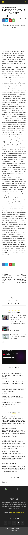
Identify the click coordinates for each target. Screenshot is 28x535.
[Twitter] (6, 20)
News (7, 5)
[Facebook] (3, 20)
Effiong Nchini (5, 417)
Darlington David (7, 18)
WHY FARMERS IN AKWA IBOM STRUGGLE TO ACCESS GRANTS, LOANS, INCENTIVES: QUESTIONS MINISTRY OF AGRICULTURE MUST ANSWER (18, 319)
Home (3, 5)
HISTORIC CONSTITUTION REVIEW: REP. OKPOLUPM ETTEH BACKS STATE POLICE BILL (13, 397)
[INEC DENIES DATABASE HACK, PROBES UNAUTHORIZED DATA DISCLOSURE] (5, 336)
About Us (12, 528)
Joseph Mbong (5, 428)
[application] (14, 357)
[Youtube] (19, 303)
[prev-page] (3, 342)
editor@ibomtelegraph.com (17, 512)
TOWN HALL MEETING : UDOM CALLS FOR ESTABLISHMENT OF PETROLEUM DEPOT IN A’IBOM (20, 278)
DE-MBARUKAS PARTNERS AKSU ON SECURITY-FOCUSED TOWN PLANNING (18, 328)
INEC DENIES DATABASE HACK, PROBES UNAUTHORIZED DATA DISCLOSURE (18, 336)
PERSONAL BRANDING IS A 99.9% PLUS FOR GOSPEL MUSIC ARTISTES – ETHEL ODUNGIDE (7, 278)
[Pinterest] (10, 20)
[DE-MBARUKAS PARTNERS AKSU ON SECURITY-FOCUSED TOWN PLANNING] (5, 328)
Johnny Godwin (5, 440)
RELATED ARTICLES (14, 310)
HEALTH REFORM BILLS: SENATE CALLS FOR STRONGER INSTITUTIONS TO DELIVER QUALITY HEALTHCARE (13, 383)
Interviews (7, 7)
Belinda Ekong (5, 463)
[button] (2, 2)
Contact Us (18, 528)
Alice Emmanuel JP (6, 451)
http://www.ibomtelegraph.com (14, 300)
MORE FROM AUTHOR (14, 312)
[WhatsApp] (13, 20)
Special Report (12, 7)
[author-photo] (14, 295)
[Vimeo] (18, 523)
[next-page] (5, 342)
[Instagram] (12, 303)
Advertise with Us (14, 530)
